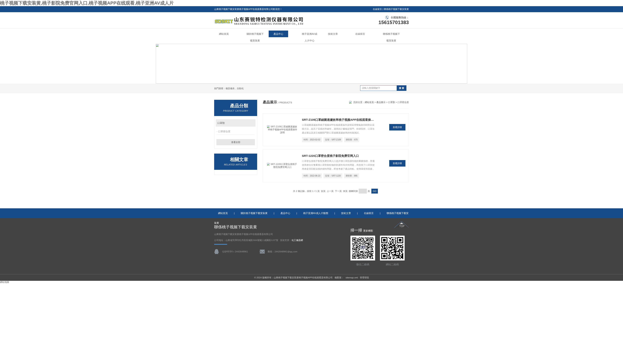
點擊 (252, 123)
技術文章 (333, 33)
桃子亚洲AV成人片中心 (309, 37)
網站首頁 (224, 33)
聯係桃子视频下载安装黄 (396, 9)
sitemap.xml (352, 277)
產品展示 (380, 102)
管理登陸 (364, 277)
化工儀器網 (297, 240)
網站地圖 (4, 282)
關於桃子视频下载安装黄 (255, 37)
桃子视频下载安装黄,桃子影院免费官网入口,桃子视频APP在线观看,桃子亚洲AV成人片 (87, 3)
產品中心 (278, 33)
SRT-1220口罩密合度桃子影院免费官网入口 (330, 155)
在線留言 (377, 9)
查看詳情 (397, 127)
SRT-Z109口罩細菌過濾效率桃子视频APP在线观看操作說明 (338, 119)
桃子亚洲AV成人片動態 (315, 213)
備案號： (339, 277)
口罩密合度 (224, 131)
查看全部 (235, 142)
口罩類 (221, 123)
